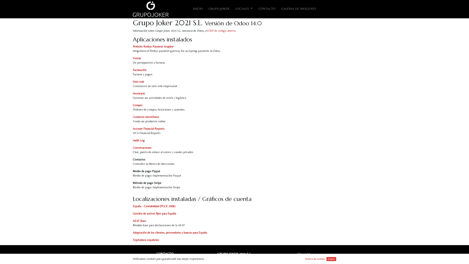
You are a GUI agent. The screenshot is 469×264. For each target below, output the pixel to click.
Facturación (139, 70)
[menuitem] (198, 9)
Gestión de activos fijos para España (154, 213)
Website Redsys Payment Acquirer (153, 46)
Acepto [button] (331, 259)
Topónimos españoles (146, 240)
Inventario (139, 93)
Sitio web (138, 81)
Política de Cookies (315, 259)
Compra (137, 105)
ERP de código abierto (222, 30)
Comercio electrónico (146, 117)
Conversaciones (142, 147)
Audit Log (139, 140)
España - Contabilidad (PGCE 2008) (154, 206)
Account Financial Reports (149, 128)
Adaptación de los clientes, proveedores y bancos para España (170, 232)
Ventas (137, 58)
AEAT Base (139, 221)
